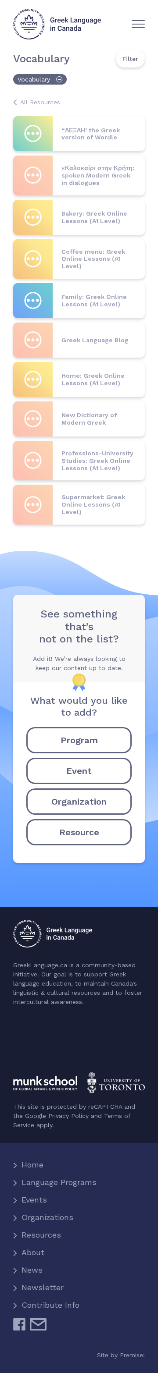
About (33, 1252)
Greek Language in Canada (57, 24)
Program (79, 740)
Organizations (47, 1217)
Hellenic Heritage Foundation (49, 1046)
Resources (41, 1234)
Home (32, 1164)
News (32, 1269)
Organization (79, 801)
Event (79, 771)
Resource (79, 832)
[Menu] (138, 24)
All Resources (40, 102)
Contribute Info (50, 1304)
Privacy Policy (68, 1115)
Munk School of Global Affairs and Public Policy (79, 1082)
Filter (130, 58)
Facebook (19, 1328)
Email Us (38, 1328)
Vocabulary (34, 79)
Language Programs (59, 1182)
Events (34, 1199)
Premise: (132, 1355)
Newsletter (43, 1287)
